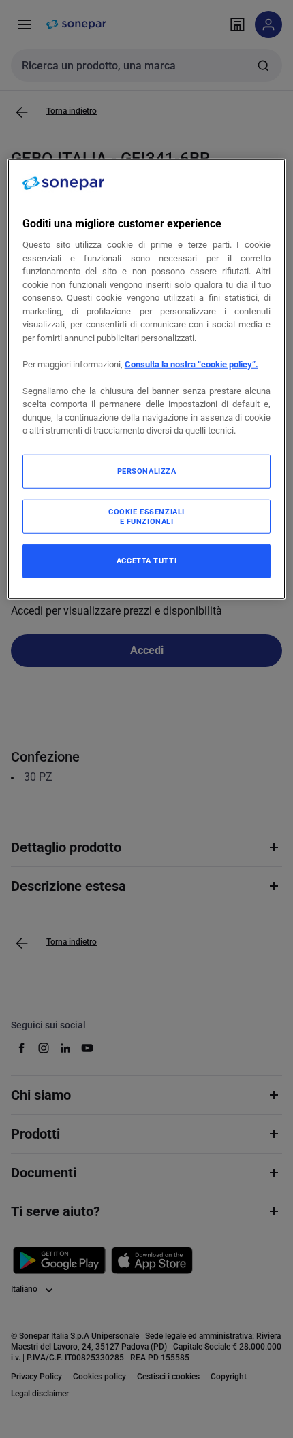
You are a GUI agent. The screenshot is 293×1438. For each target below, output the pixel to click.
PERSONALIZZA (146, 471)
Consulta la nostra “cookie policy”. (191, 364)
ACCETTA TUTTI (146, 561)
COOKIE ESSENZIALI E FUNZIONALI (146, 516)
